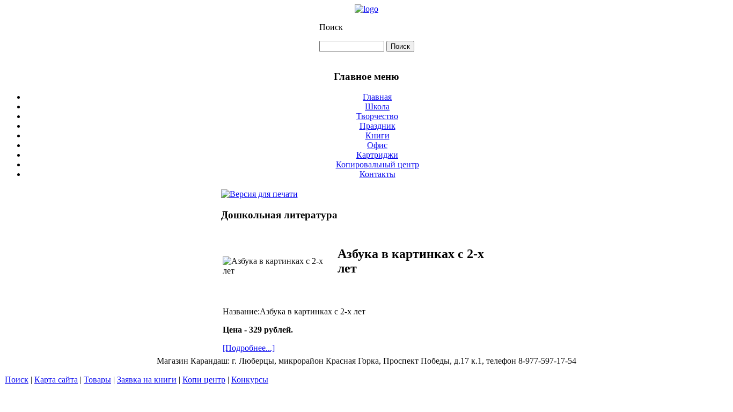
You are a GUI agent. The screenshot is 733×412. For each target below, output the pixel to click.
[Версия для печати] (259, 191)
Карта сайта (56, 379)
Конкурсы (249, 379)
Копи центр (203, 379)
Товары (97, 379)
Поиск (331, 27)
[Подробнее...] (249, 347)
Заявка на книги (147, 379)
